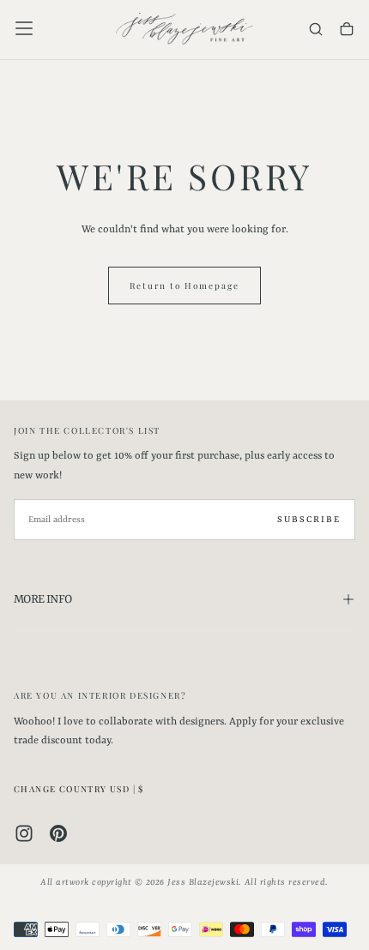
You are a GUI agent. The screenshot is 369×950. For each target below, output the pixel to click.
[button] (24, 28)
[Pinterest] (58, 833)
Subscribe (309, 519)
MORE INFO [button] (42, 599)
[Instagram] (24, 833)
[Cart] (346, 30)
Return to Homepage (184, 286)
